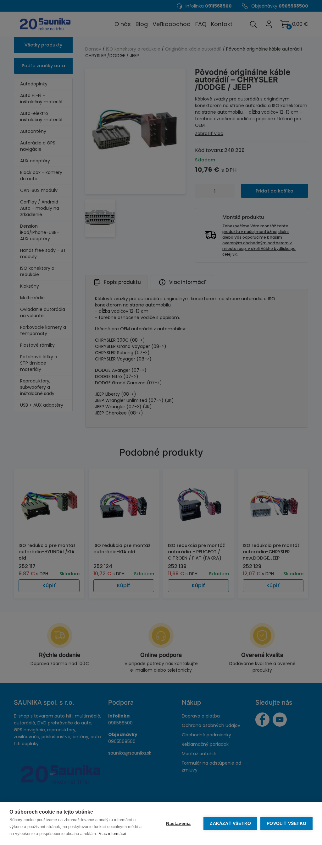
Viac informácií (112, 833)
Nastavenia (178, 823)
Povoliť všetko (286, 823)
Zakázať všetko (230, 823)
